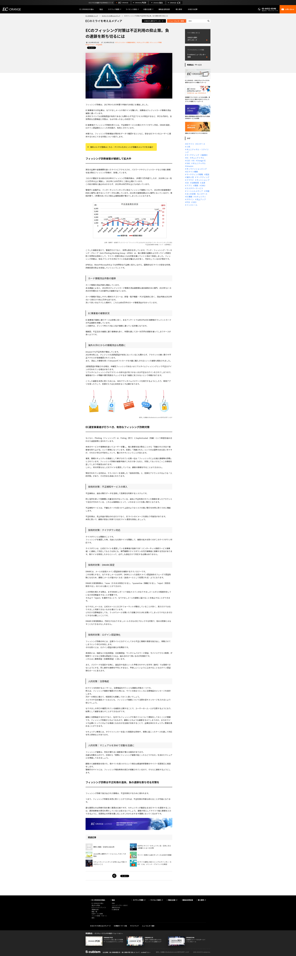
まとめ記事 (191, 193)
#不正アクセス (90, 45)
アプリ (189, 185)
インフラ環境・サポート (99, 916)
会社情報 (105, 952)
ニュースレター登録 (176, 21)
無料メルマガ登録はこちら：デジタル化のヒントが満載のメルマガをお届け (121, 147)
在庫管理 (195, 182)
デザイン (190, 199)
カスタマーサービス (194, 188)
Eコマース (201, 143)
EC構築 (189, 196)
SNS (188, 163)
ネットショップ (202, 180)
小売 (188, 146)
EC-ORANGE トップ (92, 16)
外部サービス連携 (97, 914)
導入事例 (179, 9)
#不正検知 (99, 45)
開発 (196, 185)
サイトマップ (134, 926)
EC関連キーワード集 (120, 926)
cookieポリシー (146, 952)
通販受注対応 (116, 907)
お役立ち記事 (192, 9)
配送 (207, 174)
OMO (203, 185)
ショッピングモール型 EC (120, 905)
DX (187, 182)
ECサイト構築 (192, 171)
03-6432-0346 (269, 8)
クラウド (190, 180)
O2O (188, 160)
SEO (194, 202)
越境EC (205, 155)
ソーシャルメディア (194, 191)
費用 (93, 918)
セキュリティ (200, 196)
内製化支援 (147, 9)
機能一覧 (94, 912)
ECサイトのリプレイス (99, 907)
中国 (207, 191)
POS (188, 202)
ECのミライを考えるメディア (111, 16)
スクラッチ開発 (113, 9)
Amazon (189, 166)
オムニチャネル (197, 157)
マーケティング (192, 155)
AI (193, 160)
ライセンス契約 (131, 9)
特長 (113, 903)
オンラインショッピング (196, 168)
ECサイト (190, 143)
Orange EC (201, 160)
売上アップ (201, 199)
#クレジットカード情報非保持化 (125, 42)
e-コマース (202, 193)
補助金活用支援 (164, 9)
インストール (191, 205)
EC (187, 157)
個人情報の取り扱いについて (131, 952)
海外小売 (190, 177)
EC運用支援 (115, 909)
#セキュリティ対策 (143, 42)
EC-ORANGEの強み (86, 9)
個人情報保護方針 (114, 952)
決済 (203, 182)
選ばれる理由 (96, 905)
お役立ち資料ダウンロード (154, 21)
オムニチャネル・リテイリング (197, 151)
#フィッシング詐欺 (156, 42)
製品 (101, 9)
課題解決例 (95, 909)
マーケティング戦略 (194, 174)
